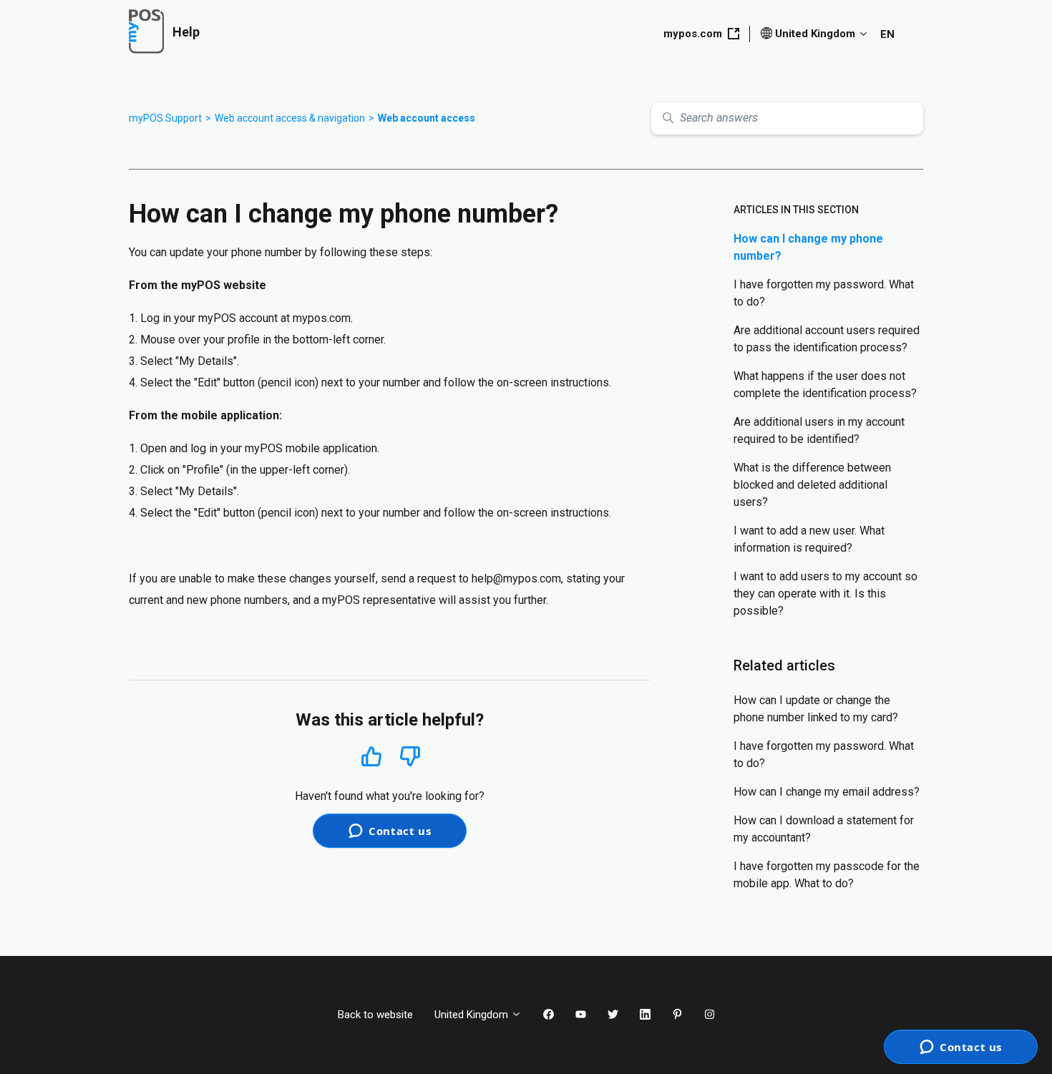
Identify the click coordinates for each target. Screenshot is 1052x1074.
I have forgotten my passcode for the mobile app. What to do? (827, 874)
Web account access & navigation (290, 118)
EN (887, 34)
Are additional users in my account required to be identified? (819, 430)
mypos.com (692, 33)
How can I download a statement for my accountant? (824, 829)
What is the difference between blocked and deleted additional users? (812, 485)
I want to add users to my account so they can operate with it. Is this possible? (825, 593)
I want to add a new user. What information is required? (809, 539)
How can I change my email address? (827, 792)
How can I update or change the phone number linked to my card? (816, 708)
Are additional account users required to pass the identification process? (827, 338)
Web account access (426, 118)
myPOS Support (165, 118)
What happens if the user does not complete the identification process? (825, 384)
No (410, 756)
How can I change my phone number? (808, 247)
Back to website (375, 1014)
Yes (371, 756)
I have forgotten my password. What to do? (824, 293)
